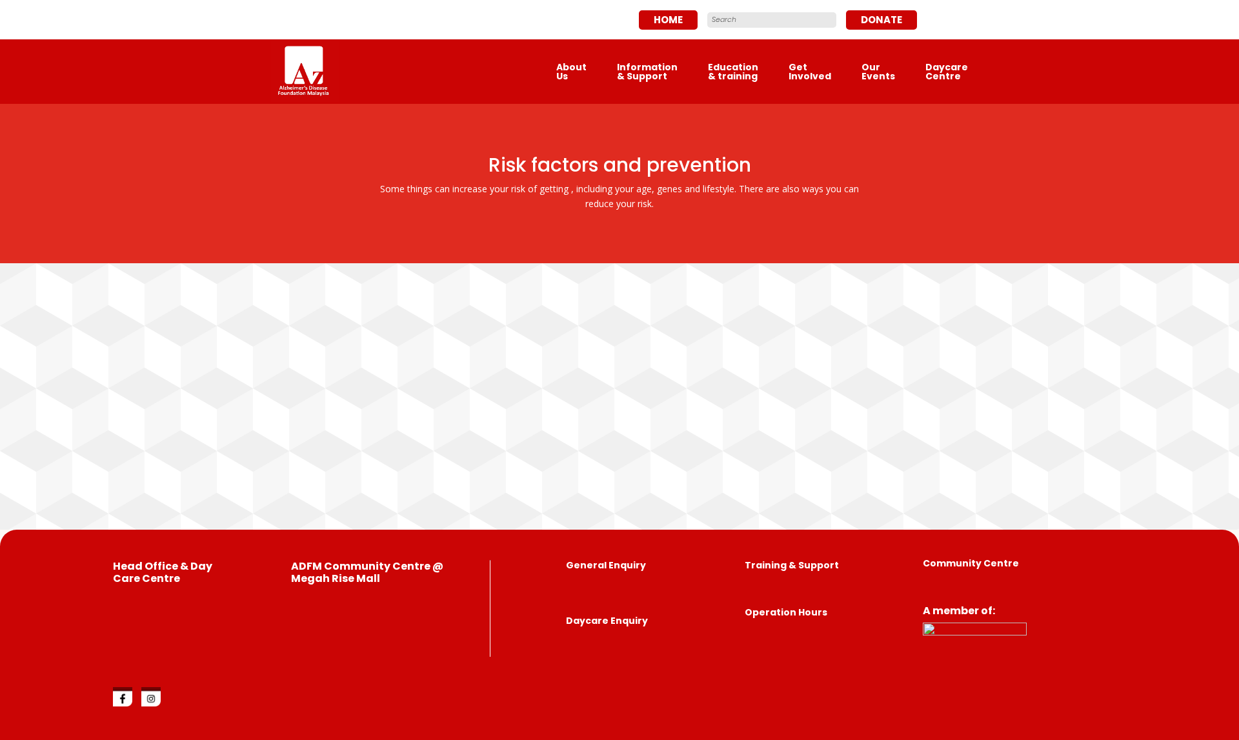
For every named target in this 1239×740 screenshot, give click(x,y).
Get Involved (810, 72)
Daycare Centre (946, 72)
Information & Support (647, 72)
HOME (668, 19)
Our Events (878, 72)
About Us (571, 72)
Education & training (733, 72)
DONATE (881, 19)
